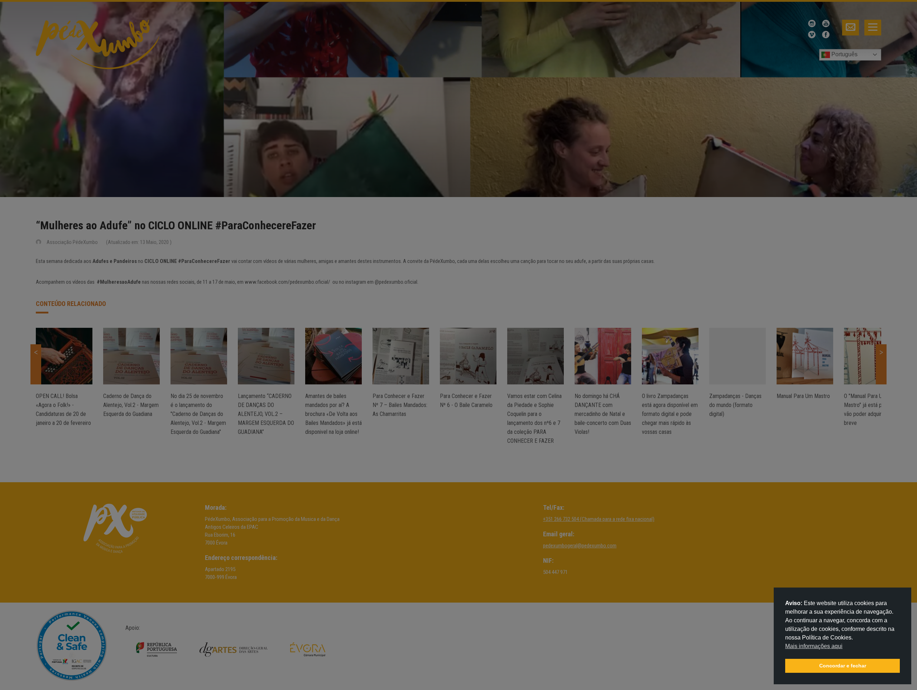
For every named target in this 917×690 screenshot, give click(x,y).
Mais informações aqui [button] (813, 646)
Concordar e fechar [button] (842, 666)
